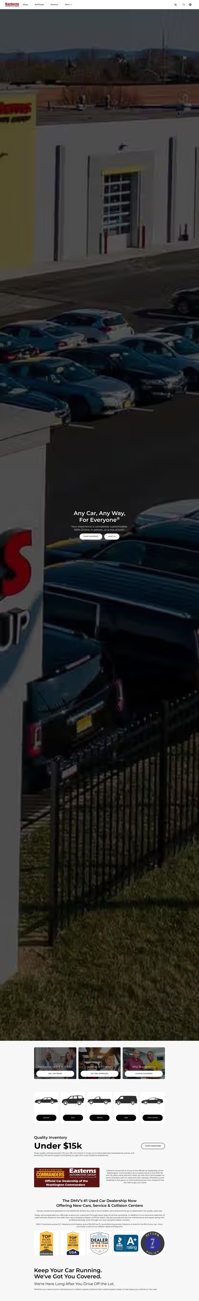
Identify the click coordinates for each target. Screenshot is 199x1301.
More (67, 5)
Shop (25, 5)
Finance (54, 5)
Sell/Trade (39, 5)
